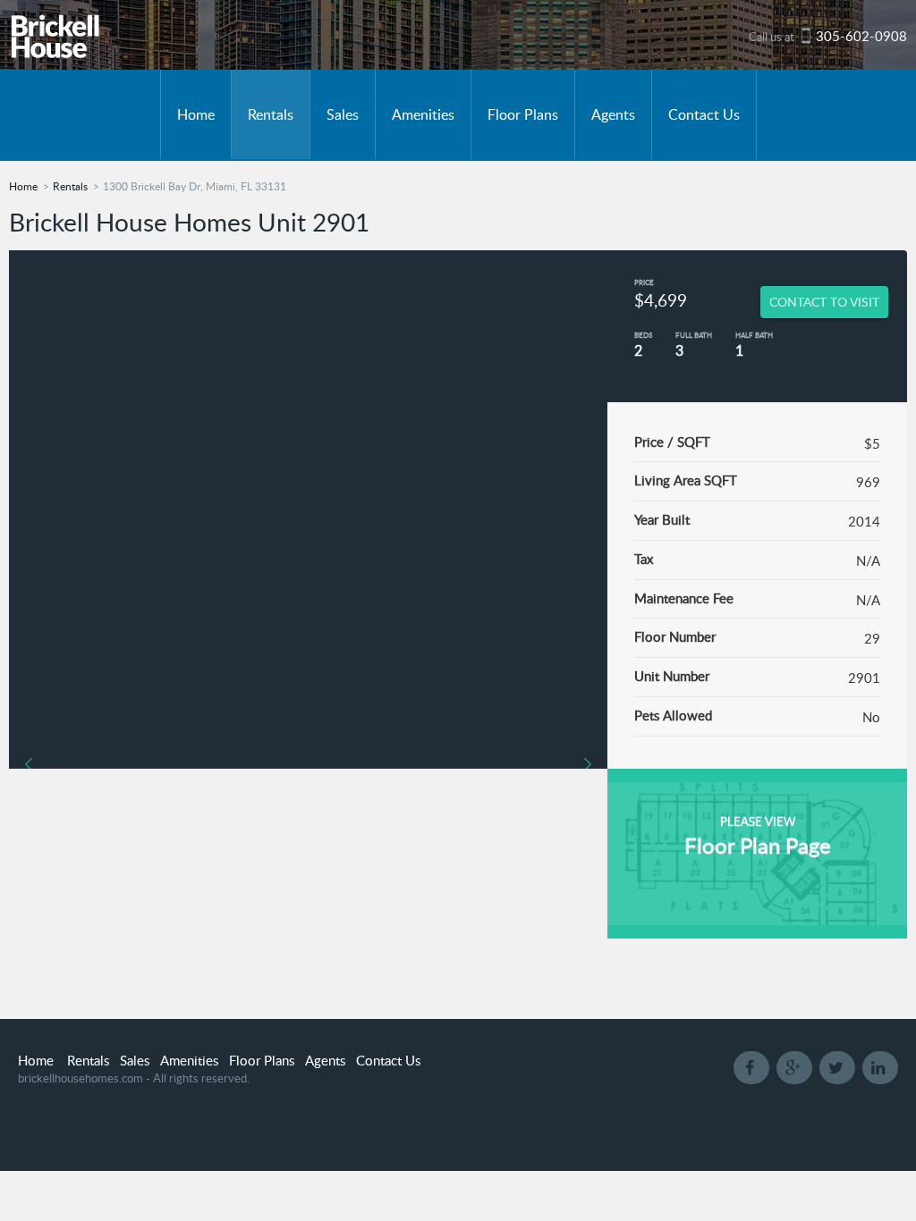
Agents (613, 114)
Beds (643, 335)
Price (644, 282)
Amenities (423, 114)
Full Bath (693, 335)
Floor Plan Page (757, 845)
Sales (343, 114)
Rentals (270, 114)
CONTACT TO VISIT (824, 301)
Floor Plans (523, 114)
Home (196, 114)
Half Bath (754, 335)
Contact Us (704, 114)
